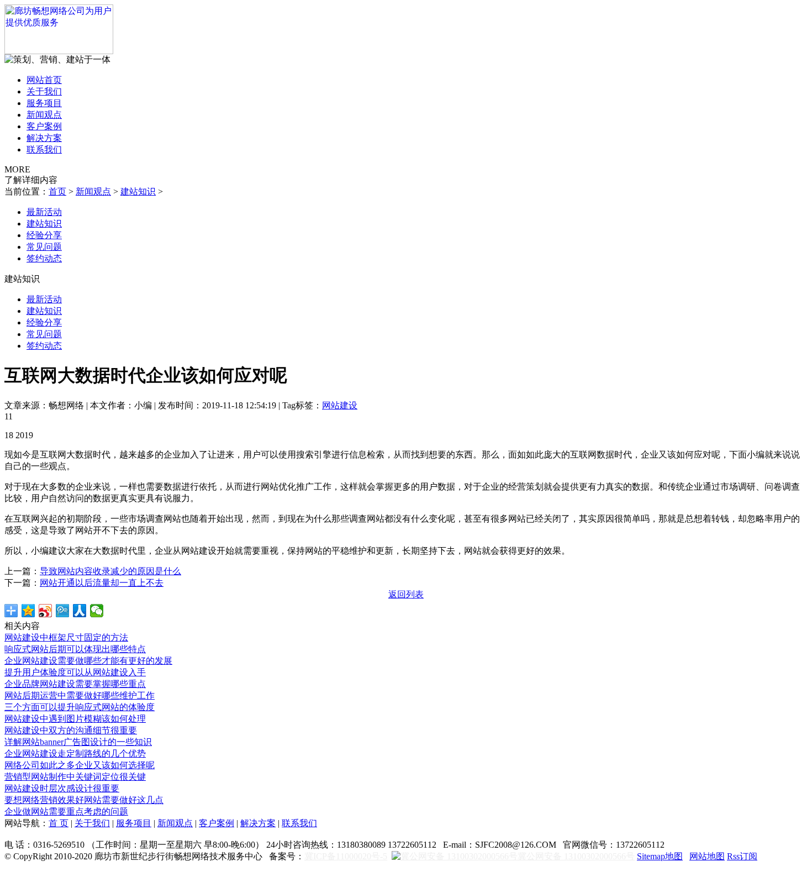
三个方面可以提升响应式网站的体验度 (79, 707)
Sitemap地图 (660, 856)
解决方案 (44, 138)
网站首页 (44, 80)
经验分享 (44, 235)
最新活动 (44, 212)
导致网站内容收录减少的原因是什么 (110, 571)
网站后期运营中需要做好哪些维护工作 (79, 695)
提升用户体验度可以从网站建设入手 (75, 672)
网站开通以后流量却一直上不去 (102, 582)
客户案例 (44, 126)
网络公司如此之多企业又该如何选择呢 (79, 765)
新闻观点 (44, 114)
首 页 (58, 823)
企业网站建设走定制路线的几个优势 (75, 753)
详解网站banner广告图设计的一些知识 (78, 742)
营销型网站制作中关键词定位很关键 (75, 776)
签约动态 (44, 258)
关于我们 (44, 91)
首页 (57, 191)
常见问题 (44, 246)
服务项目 (44, 103)
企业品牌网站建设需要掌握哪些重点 (75, 684)
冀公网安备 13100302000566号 (576, 856)
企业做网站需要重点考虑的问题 (66, 811)
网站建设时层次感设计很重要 (61, 788)
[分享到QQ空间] (28, 610)
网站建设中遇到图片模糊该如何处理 (75, 718)
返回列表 (406, 594)
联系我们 (44, 149)
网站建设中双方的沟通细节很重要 (70, 730)
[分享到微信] (97, 610)
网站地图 (707, 856)
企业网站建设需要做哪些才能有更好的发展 (88, 660)
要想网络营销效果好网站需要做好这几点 (84, 800)
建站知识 (138, 191)
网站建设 (339, 405)
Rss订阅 (742, 856)
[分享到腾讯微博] (63, 610)
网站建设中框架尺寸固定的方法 (66, 637)
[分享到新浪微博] (45, 610)
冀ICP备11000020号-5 (345, 856)
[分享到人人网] (80, 610)
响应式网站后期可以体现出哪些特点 (75, 649)
